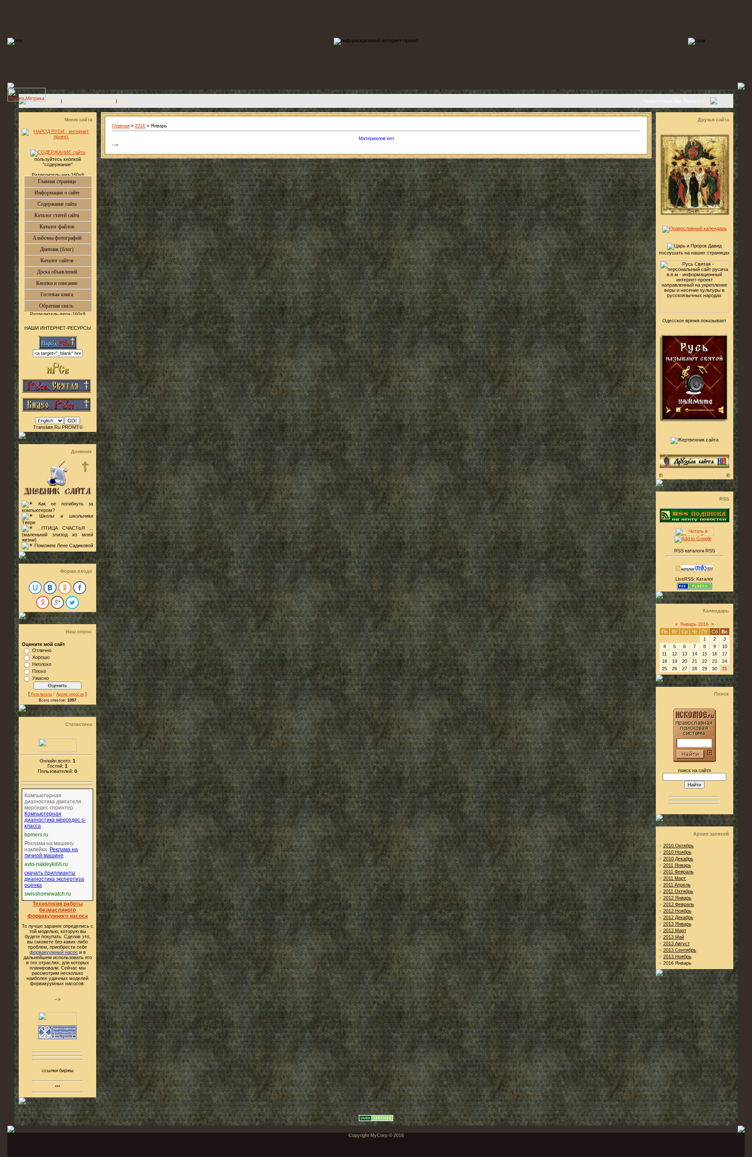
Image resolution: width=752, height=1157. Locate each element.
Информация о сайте (62, 193)
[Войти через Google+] (57, 602)
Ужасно (40, 678)
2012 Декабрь (678, 917)
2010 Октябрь (678, 845)
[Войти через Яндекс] (42, 602)
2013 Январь (677, 923)
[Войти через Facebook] (79, 587)
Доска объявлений (64, 272)
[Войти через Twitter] (72, 602)
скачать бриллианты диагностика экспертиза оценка (54, 879)
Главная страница (64, 181)
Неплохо (41, 664)
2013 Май (673, 937)
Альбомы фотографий (62, 238)
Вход (123, 101)
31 (724, 668)
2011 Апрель (677, 884)
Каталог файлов (65, 227)
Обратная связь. (65, 306)
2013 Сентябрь (679, 950)
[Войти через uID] (35, 587)
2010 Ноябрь (677, 852)
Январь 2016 (694, 624)
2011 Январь (677, 865)
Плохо (39, 671)
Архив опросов (70, 694)
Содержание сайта (64, 204)
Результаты (41, 694)
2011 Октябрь (678, 891)
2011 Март (674, 878)
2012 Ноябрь (677, 910)
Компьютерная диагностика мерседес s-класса (55, 820)
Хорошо (41, 657)
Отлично (41, 650)
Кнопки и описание (63, 283)
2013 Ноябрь (677, 956)
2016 (140, 125)
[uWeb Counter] (57, 750)
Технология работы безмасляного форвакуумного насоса (57, 910)
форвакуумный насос (54, 952)
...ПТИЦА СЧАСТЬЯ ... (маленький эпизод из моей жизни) (57, 533)
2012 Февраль (678, 904)
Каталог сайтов (65, 260)
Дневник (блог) (65, 249)
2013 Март (674, 930)
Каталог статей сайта (62, 215)
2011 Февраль (678, 871)
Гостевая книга (65, 294)
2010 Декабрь (678, 858)
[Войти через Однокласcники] (64, 587)
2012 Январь (677, 897)
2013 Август (676, 943)
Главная (51, 101)
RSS (705, 101)
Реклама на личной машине (51, 852)
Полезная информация (89, 101)
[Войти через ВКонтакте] (50, 587)
